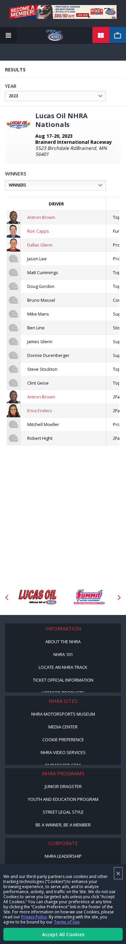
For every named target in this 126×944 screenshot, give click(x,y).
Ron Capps (38, 231)
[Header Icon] (8, 35)
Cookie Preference (63, 740)
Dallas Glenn (39, 245)
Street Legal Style (63, 812)
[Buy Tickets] (100, 35)
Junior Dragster (63, 786)
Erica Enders (39, 411)
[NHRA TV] (117, 35)
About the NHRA (63, 642)
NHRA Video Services (63, 752)
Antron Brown (41, 217)
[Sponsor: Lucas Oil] (37, 597)
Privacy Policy (34, 917)
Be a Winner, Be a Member (63, 825)
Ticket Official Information (63, 680)
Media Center (63, 727)
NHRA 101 (63, 654)
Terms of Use (67, 922)
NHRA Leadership (63, 856)
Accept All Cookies (63, 934)
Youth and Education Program (63, 799)
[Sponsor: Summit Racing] (89, 597)
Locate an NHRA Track (63, 667)
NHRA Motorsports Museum (63, 714)
